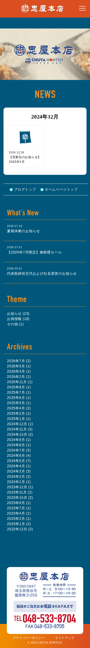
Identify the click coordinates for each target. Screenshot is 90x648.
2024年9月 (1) (19, 440)
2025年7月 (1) (19, 392)
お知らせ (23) (18, 313)
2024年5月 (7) (19, 461)
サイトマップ (64, 637)
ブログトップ (25, 189)
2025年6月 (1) (19, 398)
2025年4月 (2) (19, 408)
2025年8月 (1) (19, 387)
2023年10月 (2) (20, 497)
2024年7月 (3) (19, 450)
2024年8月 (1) (19, 445)
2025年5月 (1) (19, 403)
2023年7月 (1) (19, 508)
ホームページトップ (61, 189)
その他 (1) (15, 324)
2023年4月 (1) (19, 513)
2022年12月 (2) (20, 529)
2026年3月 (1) (19, 371)
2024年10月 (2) (20, 434)
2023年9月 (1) (19, 503)
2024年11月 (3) (20, 429)
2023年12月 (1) (20, 487)
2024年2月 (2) (19, 476)
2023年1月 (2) (19, 524)
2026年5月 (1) (19, 366)
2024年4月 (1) (19, 466)
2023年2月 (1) (19, 519)
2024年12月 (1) (20, 424)
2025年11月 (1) (20, 382)
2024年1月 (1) (19, 482)
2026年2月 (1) (19, 377)
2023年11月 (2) (20, 492)
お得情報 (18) (18, 319)
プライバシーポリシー (29, 637)
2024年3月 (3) (19, 471)
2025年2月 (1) (19, 413)
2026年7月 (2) (19, 361)
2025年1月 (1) (19, 419)
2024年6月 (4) (19, 455)
